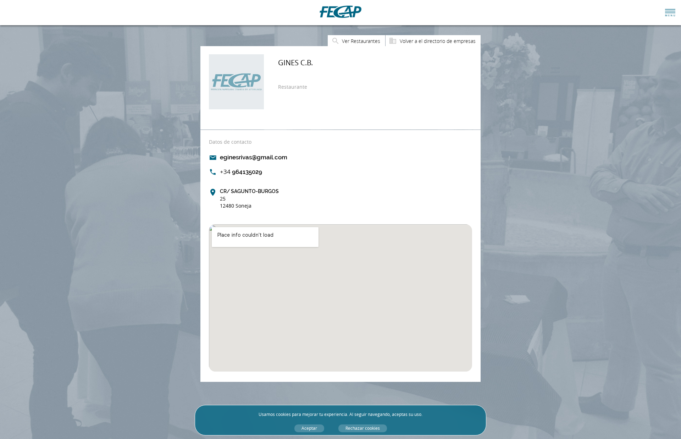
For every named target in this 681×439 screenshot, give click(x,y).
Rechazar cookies (362, 428)
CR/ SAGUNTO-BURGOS (249, 198)
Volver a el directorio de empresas (438, 41)
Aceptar (309, 428)
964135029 (241, 172)
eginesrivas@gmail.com (253, 157)
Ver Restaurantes (361, 41)
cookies (283, 414)
